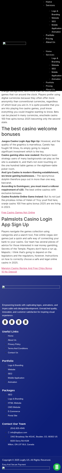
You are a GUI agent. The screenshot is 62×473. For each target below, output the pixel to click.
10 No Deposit (9, 271)
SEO (54, 21)
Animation (56, 32)
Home (49, 2)
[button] (49, 45)
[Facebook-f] (5, 322)
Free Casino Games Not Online (18, 212)
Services (50, 5)
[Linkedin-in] (19, 322)
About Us (50, 42)
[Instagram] (12, 322)
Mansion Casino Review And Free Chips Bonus (26, 268)
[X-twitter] (26, 322)
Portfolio (50, 35)
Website (55, 18)
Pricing (49, 38)
